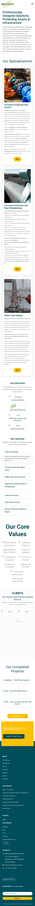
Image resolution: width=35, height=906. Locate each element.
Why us (5, 766)
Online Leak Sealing (8, 789)
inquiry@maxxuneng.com (15, 865)
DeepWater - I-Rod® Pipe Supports (16, 680)
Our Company (6, 760)
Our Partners (7, 823)
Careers (5, 775)
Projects (5, 815)
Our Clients (6, 769)
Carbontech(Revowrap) (9, 839)
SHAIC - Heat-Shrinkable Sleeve (15, 691)
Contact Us (5, 779)
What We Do (6, 763)
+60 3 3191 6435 (11, 868)
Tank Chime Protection (9, 796)
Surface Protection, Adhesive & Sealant (13, 805)
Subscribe (17, 898)
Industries (5, 772)
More (17, 159)
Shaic (4, 830)
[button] (13, 621)
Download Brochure (10, 879)
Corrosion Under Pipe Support (11, 802)
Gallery (4, 819)
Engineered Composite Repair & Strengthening (15, 792)
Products (6, 843)
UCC (4, 833)
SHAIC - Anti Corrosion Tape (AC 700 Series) (17, 703)
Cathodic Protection (8, 799)
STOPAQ (5, 836)
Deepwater (5, 827)
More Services (6, 808)
